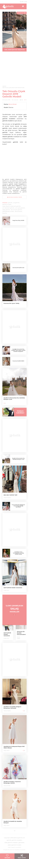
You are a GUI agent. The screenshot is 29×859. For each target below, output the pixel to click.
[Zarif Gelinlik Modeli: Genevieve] (14, 575)
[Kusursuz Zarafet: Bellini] (6, 363)
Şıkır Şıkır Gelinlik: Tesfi (10, 495)
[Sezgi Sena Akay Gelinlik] (6, 222)
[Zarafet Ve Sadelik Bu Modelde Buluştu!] (14, 808)
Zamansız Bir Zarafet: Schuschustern (8, 633)
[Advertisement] (14, 30)
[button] (25, 30)
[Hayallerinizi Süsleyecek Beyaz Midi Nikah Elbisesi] (14, 733)
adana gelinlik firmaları (14, 845)
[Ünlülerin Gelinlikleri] (7, 412)
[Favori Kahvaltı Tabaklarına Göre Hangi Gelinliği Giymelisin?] (6, 507)
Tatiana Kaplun (7, 497)
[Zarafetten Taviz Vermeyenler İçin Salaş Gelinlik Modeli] (6, 554)
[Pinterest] (26, 1)
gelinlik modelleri (17, 840)
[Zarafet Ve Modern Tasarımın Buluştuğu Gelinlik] (14, 770)
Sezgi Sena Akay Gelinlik (18, 220)
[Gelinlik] (8, 6)
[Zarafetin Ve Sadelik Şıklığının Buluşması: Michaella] (14, 695)
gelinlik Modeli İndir (15, 197)
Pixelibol (17, 850)
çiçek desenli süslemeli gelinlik (11, 206)
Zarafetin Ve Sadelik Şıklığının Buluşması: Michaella (12, 707)
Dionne (4, 213)
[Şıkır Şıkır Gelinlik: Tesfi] (14, 482)
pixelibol (18, 847)
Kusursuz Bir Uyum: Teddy (11, 303)
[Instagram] (24, 1)
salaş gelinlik (6, 209)
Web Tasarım (12, 847)
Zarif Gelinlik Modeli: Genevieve (13, 587)
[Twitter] (22, 1)
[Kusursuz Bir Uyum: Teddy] (14, 290)
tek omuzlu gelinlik (16, 209)
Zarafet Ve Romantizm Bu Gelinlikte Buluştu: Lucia (18, 459)
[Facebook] (20, 1)
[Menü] (22, 6)
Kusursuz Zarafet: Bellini (18, 361)
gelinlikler (21, 842)
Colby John (6, 590)
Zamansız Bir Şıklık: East (18, 267)
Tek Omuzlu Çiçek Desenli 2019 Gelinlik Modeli (13, 94)
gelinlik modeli (6, 204)
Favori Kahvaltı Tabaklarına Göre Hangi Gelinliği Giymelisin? (18, 506)
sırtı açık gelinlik (20, 208)
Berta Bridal (13, 104)
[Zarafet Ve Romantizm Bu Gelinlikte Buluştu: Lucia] (14, 386)
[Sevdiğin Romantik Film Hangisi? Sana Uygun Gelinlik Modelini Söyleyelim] (6, 350)
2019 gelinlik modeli (8, 211)
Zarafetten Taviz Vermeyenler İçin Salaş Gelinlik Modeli (18, 553)
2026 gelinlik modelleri (11, 842)
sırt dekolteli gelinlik (8, 208)
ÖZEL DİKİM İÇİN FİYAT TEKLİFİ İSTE (14, 49)
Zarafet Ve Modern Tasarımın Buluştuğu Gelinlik (12, 782)
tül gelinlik (16, 202)
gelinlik (10, 202)
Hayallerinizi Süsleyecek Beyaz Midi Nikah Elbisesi (21, 629)
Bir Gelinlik (15, 100)
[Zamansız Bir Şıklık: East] (6, 269)
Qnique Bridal (7, 785)
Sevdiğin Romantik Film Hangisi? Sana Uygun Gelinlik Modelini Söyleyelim (18, 350)
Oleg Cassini (7, 750)
